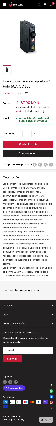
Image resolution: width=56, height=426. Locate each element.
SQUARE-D (8, 93)
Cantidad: (9, 133)
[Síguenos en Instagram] (10, 382)
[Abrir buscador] (39, 4)
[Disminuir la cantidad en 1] (19, 134)
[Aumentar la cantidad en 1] (35, 134)
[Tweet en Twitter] (46, 164)
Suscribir (12, 358)
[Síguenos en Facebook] (5, 382)
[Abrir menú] (4, 4)
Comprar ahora (28, 153)
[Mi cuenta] (45, 4)
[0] (51, 4)
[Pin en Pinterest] (40, 164)
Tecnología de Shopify (13, 419)
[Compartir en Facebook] (35, 164)
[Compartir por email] (51, 164)
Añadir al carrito (28, 144)
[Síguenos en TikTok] (16, 382)
